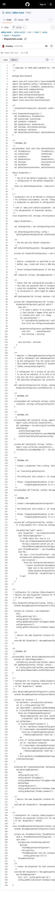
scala (44, 32)
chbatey (9, 46)
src (29, 32)
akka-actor (19, 32)
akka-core (18, 12)
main (36, 32)
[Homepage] (27, 4)
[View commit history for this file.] (51, 46)
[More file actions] (52, 60)
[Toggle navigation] (4, 4)
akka (8, 12)
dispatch (16, 35)
